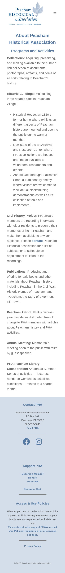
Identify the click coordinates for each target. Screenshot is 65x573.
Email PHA (33, 428)
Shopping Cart (32, 489)
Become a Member (32, 473)
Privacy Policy (32, 546)
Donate (32, 477)
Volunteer (32, 481)
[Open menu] (55, 13)
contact (37, 241)
